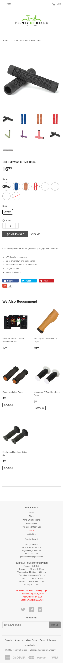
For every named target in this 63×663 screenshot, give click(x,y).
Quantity (6, 220)
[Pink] (16, 196)
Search (8, 640)
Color (5, 179)
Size (4, 206)
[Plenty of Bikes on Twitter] (23, 611)
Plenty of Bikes (20, 650)
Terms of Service (48, 640)
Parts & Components (31, 520)
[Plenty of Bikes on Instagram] (40, 611)
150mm (8, 211)
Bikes (31, 516)
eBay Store (31, 640)
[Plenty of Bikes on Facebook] (31, 611)
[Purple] (55, 186)
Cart (58, 4)
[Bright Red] (36, 186)
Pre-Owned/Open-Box (31, 527)
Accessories (31, 523)
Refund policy (30, 645)
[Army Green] (45, 186)
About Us (31, 534)
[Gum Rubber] (26, 186)
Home (5, 40)
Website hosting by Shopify (43, 650)
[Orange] (6, 196)
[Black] (6, 186)
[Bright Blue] (16, 186)
